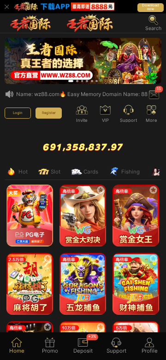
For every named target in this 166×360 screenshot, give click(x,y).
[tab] (16, 346)
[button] (153, 23)
